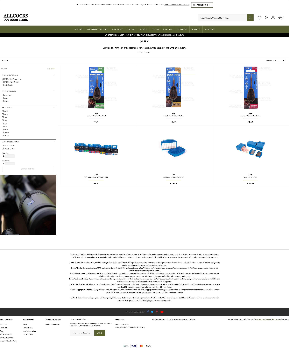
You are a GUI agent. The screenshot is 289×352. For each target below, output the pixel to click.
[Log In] (273, 17)
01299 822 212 (124, 324)
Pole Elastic (8, 85)
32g (5, 123)
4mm (6, 129)
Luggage (131, 29)
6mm (6, 111)
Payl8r (25, 324)
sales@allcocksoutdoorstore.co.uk (132, 327)
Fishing (155, 29)
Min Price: (5, 153)
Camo (6, 101)
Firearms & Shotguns (97, 29)
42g (5, 126)
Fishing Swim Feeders (12, 82)
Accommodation (6, 334)
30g (5, 117)
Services (196, 29)
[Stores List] (266, 17)
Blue (6, 98)
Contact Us (4, 328)
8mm (6, 114)
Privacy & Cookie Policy (8, 341)
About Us (3, 324)
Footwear (182, 29)
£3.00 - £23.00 (9, 146)
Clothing (167, 29)
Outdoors (117, 29)
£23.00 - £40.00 (9, 149)
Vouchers (209, 29)
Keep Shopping (200, 5)
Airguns (79, 29)
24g (5, 120)
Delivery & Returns (52, 324)
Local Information (29, 331)
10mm (6, 133)
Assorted (7, 95)
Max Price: (5, 161)
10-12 (6, 136)
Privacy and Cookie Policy (176, 5)
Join (99, 333)
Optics (143, 29)
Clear (52, 68)
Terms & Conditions (7, 338)
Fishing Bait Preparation (12, 79)
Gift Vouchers (28, 334)
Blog (1, 331)
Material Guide (28, 328)
